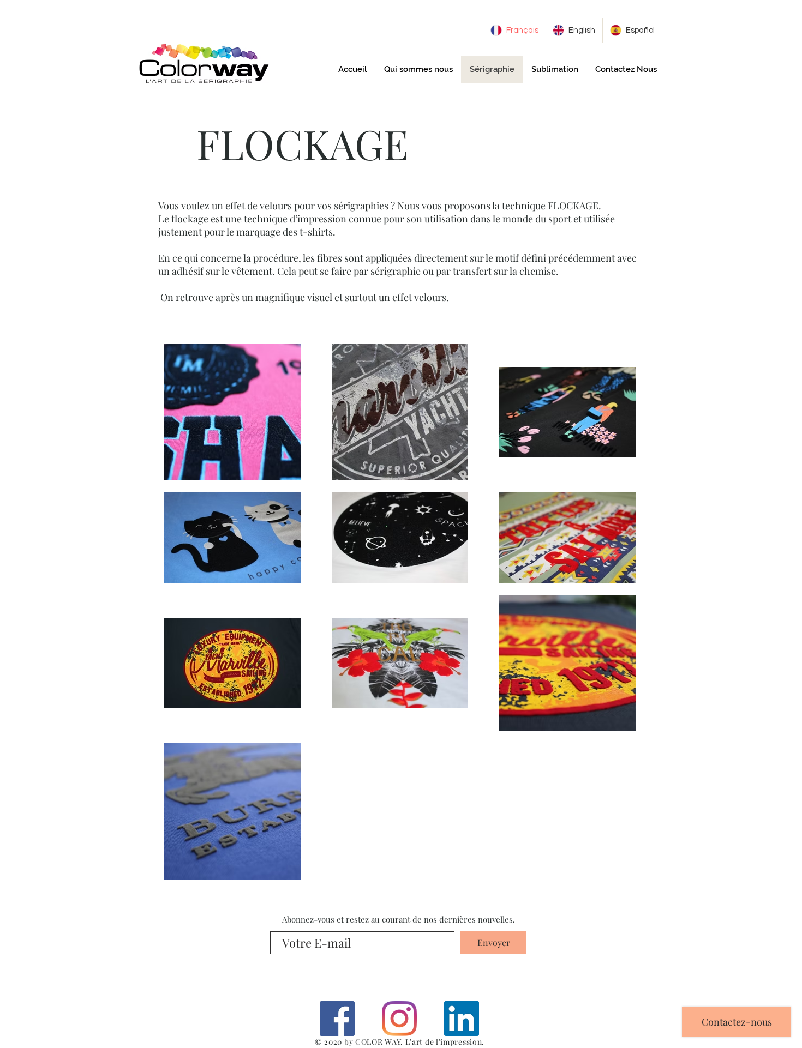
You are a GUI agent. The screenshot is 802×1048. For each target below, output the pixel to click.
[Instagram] (399, 1018)
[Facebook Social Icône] (337, 1018)
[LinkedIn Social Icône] (461, 1018)
